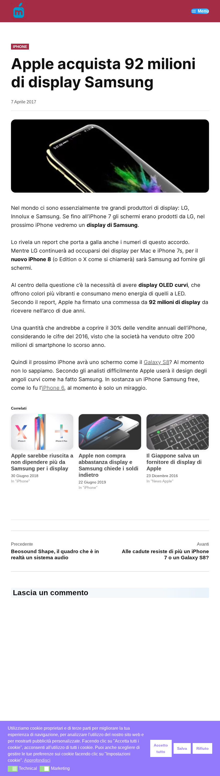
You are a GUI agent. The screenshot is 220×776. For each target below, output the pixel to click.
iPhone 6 (53, 388)
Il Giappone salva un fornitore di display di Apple (174, 462)
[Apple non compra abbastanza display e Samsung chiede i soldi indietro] (110, 432)
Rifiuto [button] (202, 748)
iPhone (20, 46)
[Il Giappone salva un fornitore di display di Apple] (177, 432)
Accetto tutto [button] (161, 748)
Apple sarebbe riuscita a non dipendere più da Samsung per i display (42, 462)
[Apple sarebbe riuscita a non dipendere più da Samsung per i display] (42, 432)
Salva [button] (182, 748)
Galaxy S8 (156, 362)
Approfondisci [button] (37, 760)
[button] (13, 769)
